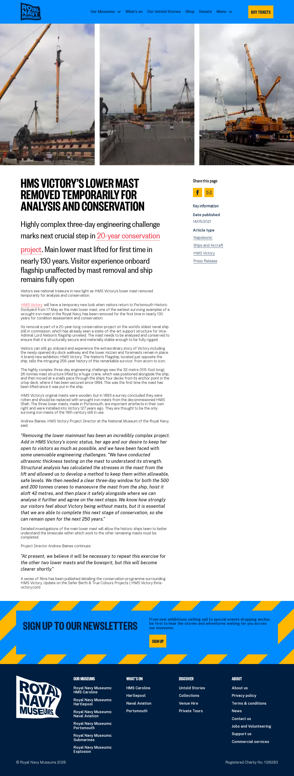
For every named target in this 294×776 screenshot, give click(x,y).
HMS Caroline (138, 688)
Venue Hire (188, 703)
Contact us (241, 719)
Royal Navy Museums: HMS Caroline (93, 690)
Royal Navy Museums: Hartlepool (93, 702)
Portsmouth (136, 711)
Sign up (158, 641)
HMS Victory (31, 305)
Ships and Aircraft (208, 245)
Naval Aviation (138, 703)
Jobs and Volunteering (251, 726)
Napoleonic (202, 237)
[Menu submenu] (230, 12)
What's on (134, 12)
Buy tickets (261, 12)
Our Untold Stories (164, 12)
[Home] (31, 11)
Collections (189, 695)
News (237, 711)
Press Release (205, 261)
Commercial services (250, 742)
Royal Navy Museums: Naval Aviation (93, 714)
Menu (221, 12)
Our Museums (102, 12)
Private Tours (191, 711)
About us (240, 688)
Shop (190, 12)
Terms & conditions (249, 703)
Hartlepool (136, 695)
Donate (205, 12)
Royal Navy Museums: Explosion (93, 749)
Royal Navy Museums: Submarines (93, 737)
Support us (242, 734)
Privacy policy (244, 695)
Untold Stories (192, 688)
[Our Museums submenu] (119, 12)
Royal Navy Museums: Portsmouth (93, 725)
